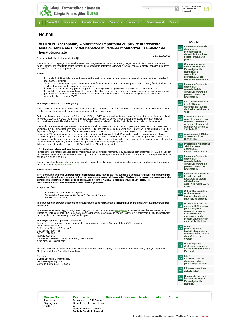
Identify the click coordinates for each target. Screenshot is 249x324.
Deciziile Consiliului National (88, 311)
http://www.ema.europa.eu (67, 164)
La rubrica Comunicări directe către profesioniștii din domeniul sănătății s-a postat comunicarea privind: (195, 53)
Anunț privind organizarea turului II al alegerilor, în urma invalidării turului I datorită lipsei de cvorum (196, 232)
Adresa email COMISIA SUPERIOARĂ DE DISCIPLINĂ (196, 136)
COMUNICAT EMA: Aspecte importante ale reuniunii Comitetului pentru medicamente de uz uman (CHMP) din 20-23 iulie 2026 (196, 123)
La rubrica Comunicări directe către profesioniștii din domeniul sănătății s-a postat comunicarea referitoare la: (195, 90)
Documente (70, 22)
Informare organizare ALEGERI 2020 (195, 269)
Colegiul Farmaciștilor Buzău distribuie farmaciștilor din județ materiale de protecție (195, 195)
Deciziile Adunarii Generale (87, 308)
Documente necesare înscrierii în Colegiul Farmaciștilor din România (195, 280)
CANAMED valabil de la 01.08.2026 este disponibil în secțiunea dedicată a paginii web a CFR (196, 106)
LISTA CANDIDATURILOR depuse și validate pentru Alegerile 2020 (195, 260)
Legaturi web (134, 22)
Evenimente (116, 22)
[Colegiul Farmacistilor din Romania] (70, 15)
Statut (47, 306)
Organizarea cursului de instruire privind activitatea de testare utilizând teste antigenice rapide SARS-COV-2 (197, 180)
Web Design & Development (188, 316)
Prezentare (49, 300)
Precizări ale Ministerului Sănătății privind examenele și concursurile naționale (197, 148)
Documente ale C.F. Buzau (87, 300)
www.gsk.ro (121, 210)
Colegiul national (155, 22)
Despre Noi (53, 22)
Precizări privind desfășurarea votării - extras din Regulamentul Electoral (197, 247)
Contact (174, 22)
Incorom (204, 316)
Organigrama (50, 303)
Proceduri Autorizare (93, 22)
